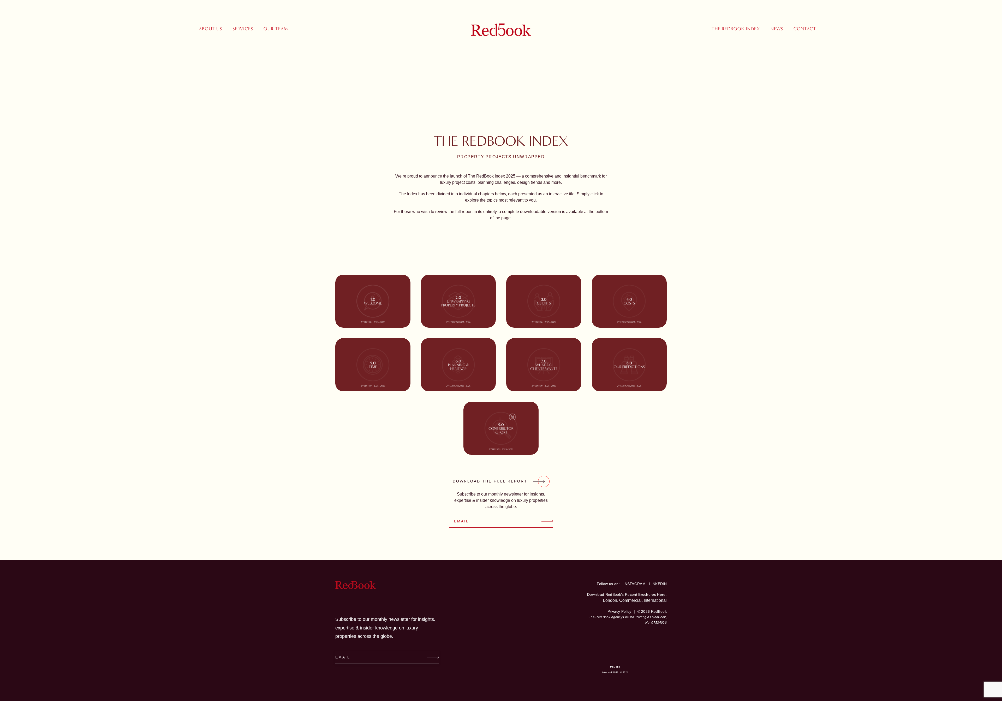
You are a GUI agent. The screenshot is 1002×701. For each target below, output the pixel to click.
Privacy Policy (619, 611)
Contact (805, 29)
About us (210, 29)
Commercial (630, 600)
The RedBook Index (736, 29)
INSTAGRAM (634, 584)
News (777, 29)
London (610, 600)
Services (242, 29)
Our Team (276, 29)
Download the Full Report (490, 481)
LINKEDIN (658, 584)
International (655, 600)
